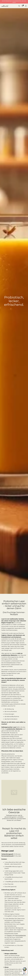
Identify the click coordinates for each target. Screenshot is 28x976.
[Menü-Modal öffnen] (25, 5)
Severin (9, 935)
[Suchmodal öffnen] (19, 5)
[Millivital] (4, 6)
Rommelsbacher (20, 935)
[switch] (24, 974)
